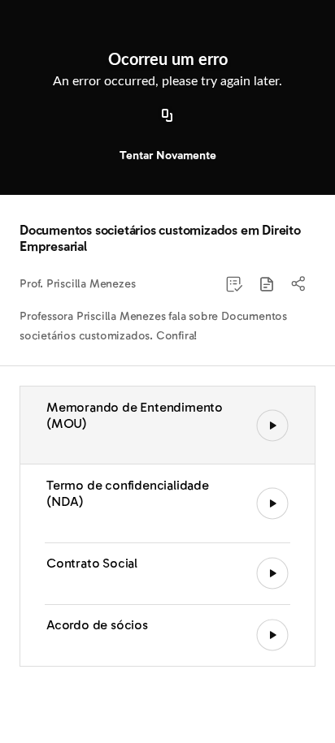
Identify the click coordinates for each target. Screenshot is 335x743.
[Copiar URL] (167, 116)
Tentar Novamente (168, 155)
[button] (266, 284)
